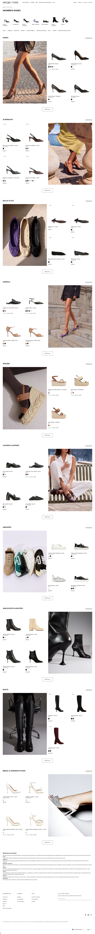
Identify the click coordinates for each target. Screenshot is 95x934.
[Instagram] (88, 915)
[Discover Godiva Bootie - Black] (13, 654)
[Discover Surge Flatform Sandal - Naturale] (59, 377)
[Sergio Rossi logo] (10, 2)
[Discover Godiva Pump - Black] (81, 51)
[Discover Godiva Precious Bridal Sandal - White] (36, 817)
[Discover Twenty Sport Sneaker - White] (59, 541)
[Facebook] (85, 915)
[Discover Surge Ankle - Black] (36, 296)
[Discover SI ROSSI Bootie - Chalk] (36, 622)
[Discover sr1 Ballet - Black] (81, 247)
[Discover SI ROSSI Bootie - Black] (13, 622)
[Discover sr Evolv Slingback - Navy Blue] (13, 165)
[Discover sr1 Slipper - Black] (36, 492)
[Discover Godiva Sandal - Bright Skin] (13, 328)
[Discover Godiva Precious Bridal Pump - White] (13, 817)
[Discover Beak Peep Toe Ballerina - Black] (59, 247)
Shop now (68, 66)
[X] (91, 915)
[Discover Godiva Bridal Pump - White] (13, 784)
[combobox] (77, 929)
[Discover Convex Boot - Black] (81, 703)
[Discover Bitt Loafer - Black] (13, 459)
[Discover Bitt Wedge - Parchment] (81, 377)
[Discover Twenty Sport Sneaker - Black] (81, 541)
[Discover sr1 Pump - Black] (81, 84)
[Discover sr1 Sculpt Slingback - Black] (13, 133)
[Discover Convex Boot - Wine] (59, 736)
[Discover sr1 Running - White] (59, 573)
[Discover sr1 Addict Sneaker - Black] (81, 573)
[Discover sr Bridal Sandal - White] (36, 784)
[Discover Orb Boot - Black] (59, 703)
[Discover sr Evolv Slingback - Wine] (36, 133)
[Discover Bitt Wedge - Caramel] (59, 410)
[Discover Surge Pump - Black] (59, 51)
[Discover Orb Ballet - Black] (81, 214)
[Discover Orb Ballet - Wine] (59, 214)
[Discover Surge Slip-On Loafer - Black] (13, 296)
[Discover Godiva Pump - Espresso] (59, 84)
